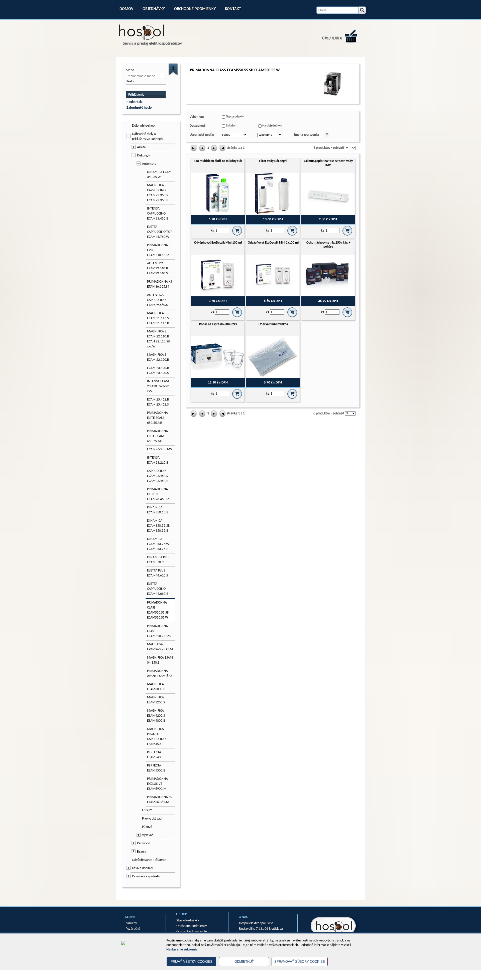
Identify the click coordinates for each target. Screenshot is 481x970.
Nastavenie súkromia (181, 949)
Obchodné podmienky (195, 9)
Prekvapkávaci (152, 819)
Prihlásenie (136, 95)
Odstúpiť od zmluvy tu (191, 931)
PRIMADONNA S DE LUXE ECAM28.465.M (158, 494)
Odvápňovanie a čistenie (149, 860)
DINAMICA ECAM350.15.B (157, 510)
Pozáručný (133, 929)
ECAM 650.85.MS (159, 449)
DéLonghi (143, 155)
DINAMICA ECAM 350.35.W (159, 174)
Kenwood (143, 843)
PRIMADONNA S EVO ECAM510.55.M (158, 250)
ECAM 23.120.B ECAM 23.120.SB (159, 370)
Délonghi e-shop (143, 126)
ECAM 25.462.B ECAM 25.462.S (158, 402)
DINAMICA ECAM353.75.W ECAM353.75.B (158, 544)
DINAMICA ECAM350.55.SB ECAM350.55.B (158, 526)
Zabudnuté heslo (139, 108)
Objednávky (154, 9)
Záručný (131, 923)
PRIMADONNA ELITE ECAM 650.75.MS (157, 436)
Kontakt (233, 9)
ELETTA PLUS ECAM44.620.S (157, 573)
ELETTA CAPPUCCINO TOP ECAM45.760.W (159, 232)
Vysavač (147, 835)
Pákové (147, 827)
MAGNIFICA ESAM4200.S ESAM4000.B (156, 716)
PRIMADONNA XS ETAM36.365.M (159, 284)
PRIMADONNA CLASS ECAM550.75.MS (159, 631)
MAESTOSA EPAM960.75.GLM (160, 647)
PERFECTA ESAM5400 (154, 754)
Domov (126, 9)
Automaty (149, 164)
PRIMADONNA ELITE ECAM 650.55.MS (157, 418)
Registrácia (135, 102)
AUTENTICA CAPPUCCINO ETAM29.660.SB (158, 300)
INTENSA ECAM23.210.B (157, 460)
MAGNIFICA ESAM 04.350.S (160, 660)
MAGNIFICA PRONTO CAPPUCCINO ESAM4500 (156, 736)
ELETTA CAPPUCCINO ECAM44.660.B (157, 589)
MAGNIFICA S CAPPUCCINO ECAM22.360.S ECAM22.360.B (157, 192)
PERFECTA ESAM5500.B (156, 768)
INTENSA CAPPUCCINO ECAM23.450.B (157, 214)
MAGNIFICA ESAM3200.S (156, 700)
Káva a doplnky (142, 868)
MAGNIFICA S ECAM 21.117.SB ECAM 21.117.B (159, 318)
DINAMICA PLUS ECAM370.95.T (158, 559)
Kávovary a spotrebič (146, 876)
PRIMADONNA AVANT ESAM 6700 (160, 673)
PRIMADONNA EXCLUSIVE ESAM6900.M (157, 784)
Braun (141, 852)
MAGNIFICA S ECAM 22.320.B (158, 357)
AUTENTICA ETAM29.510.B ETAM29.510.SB (158, 268)
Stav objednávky (187, 920)
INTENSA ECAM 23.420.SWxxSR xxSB (158, 386)
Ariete (141, 147)
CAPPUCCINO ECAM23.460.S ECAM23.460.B (157, 476)
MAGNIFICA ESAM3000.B (156, 686)
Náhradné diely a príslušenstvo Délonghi (147, 136)
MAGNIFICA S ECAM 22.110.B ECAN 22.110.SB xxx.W (158, 339)
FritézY (147, 810)
